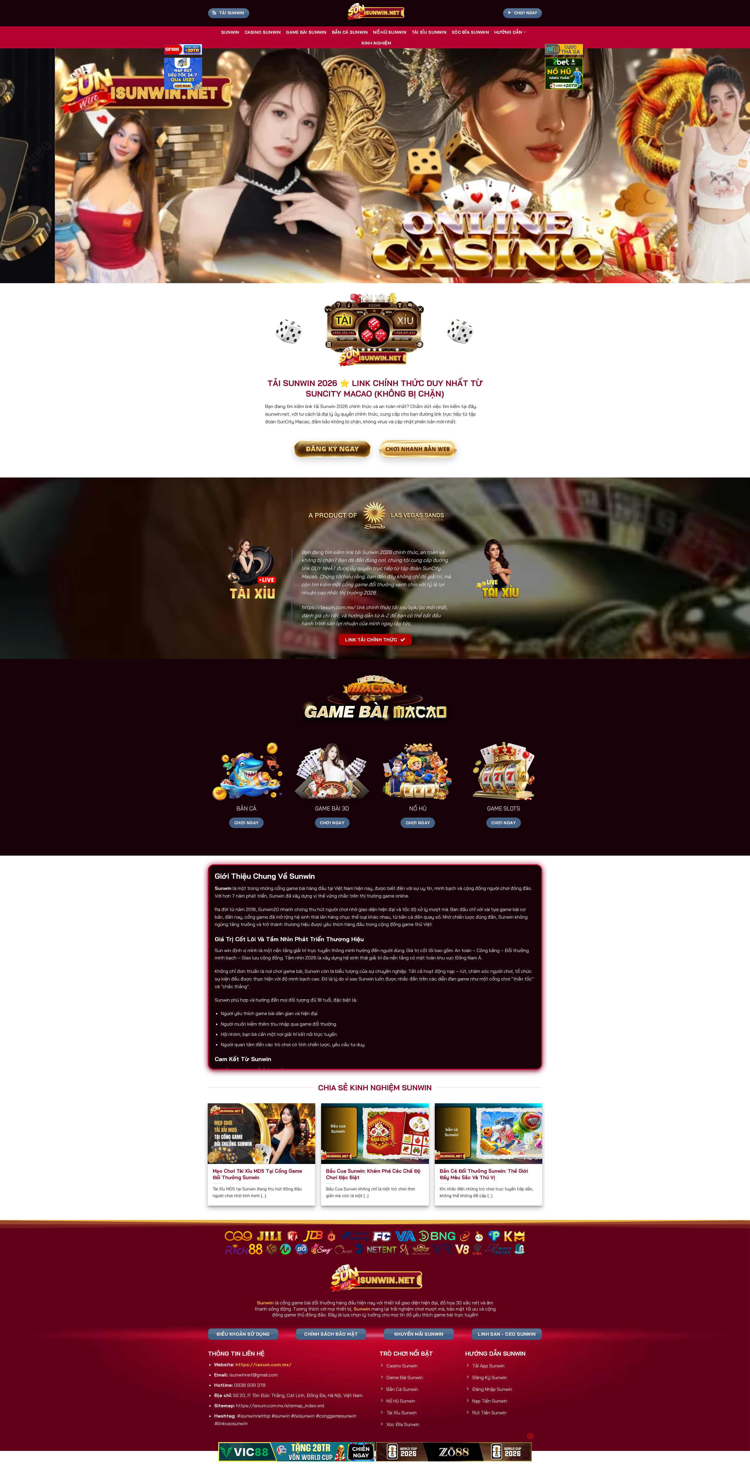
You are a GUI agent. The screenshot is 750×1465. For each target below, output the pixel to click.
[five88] (564, 50)
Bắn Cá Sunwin (350, 32)
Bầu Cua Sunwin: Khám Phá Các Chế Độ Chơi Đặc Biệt (373, 1174)
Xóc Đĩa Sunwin (470, 32)
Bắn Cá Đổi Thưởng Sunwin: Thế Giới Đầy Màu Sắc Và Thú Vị (484, 1174)
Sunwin (230, 32)
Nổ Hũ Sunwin (389, 32)
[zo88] (454, 1451)
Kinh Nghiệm (376, 43)
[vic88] (296, 1451)
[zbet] (564, 74)
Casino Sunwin (263, 32)
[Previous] (22, 165)
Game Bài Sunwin (306, 32)
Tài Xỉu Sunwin (429, 32)
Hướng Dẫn (508, 32)
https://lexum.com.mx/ (328, 607)
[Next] (727, 165)
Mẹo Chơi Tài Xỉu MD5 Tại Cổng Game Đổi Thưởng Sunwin (257, 1174)
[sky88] (183, 74)
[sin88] (183, 50)
